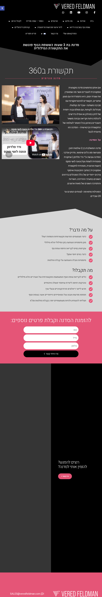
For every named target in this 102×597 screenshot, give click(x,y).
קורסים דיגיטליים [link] (22, 27)
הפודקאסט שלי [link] (70, 33)
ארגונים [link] (54, 21)
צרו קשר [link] (54, 33)
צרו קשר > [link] (65, 476)
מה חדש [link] (69, 21)
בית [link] (91, 21)
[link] (2, 8)
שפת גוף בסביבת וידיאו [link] (80, 27)
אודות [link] (82, 21)
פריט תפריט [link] (31, 33)
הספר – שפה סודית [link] (34, 21)
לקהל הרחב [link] (16, 21)
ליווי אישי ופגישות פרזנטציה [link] (49, 27)
